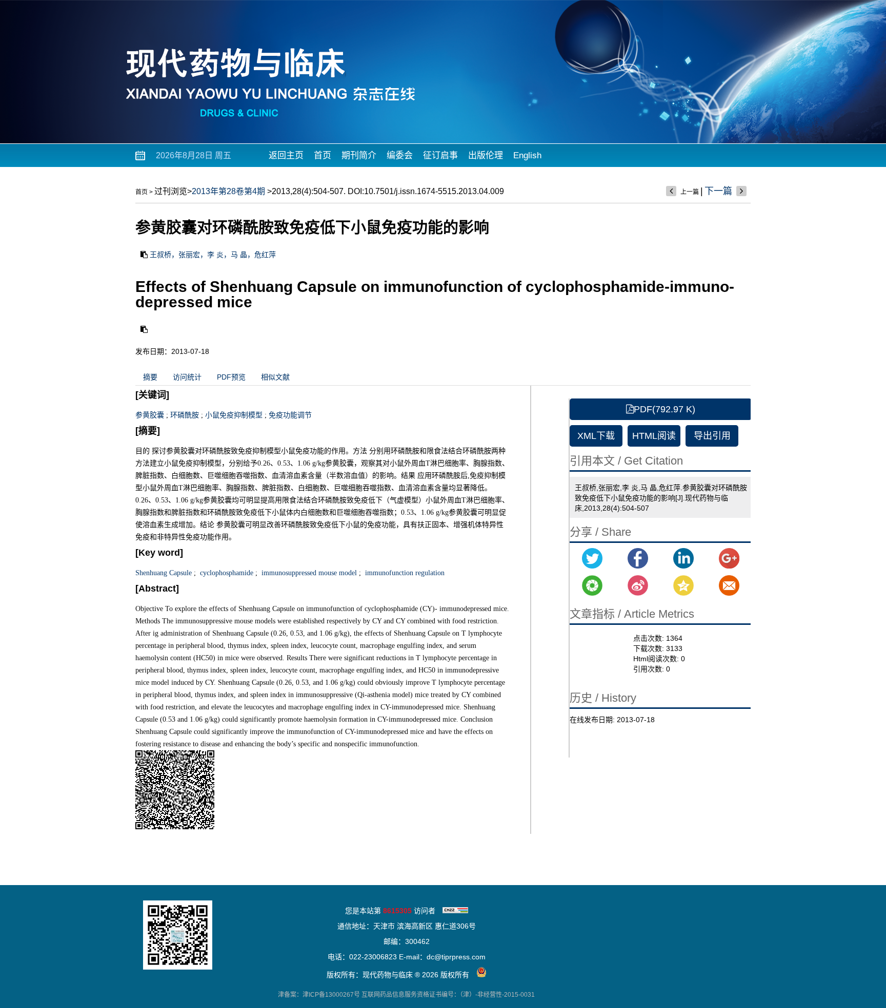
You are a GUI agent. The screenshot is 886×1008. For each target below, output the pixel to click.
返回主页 (286, 155)
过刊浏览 (170, 191)
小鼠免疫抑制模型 (234, 415)
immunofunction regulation (404, 573)
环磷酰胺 (184, 415)
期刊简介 (358, 155)
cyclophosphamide (225, 573)
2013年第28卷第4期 (228, 191)
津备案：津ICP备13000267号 (319, 994)
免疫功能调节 (290, 415)
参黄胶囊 (149, 415)
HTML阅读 (654, 436)
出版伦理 (485, 155)
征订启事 (440, 155)
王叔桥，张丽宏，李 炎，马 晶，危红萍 (213, 254)
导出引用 (712, 436)
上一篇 (689, 192)
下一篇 (718, 191)
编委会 (400, 155)
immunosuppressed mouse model (308, 573)
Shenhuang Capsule (163, 573)
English (527, 155)
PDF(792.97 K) (664, 409)
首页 (322, 155)
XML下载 (596, 436)
